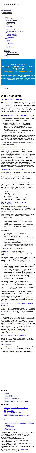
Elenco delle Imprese (9, 426)
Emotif (22, 451)
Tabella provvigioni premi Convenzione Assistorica (17, 415)
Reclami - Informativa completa (12, 412)
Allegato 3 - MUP (9, 411)
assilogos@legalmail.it (6, 451)
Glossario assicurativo (10, 396)
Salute (9, 40)
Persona (6, 38)
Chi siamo (6, 393)
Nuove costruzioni (12, 52)
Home (5, 16)
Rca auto (9, 26)
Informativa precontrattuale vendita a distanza (16, 408)
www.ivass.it (24, 449)
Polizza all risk (11, 29)
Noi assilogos (10, 19)
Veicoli (6, 25)
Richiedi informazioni (9, 399)
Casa (5, 32)
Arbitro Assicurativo (9, 414)
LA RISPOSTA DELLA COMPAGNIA (12, 248)
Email (5, 90)
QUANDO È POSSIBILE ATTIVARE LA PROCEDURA (17, 116)
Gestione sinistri (8, 395)
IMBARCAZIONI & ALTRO (15, 31)
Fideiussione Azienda (13, 54)
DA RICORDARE (6, 344)
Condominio (10, 37)
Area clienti (7, 55)
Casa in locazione (12, 35)
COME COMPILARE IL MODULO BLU (13, 169)
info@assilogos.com (6, 10)
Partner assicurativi (12, 20)
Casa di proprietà (11, 34)
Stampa (6, 88)
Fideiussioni (7, 51)
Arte (5, 49)
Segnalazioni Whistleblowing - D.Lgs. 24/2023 (16, 401)
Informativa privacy (9, 409)
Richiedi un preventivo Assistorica (13, 398)
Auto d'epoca (10, 28)
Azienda (9, 46)
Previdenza (10, 41)
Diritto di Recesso (8, 428)
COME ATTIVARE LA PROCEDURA (12, 147)
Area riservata (11, 22)
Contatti (6, 57)
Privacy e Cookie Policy (10, 429)
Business (6, 45)
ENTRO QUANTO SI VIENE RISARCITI (13, 335)
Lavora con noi (11, 23)
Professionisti (10, 48)
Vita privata (10, 43)
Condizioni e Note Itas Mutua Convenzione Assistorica (18, 422)
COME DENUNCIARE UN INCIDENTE (13, 99)
